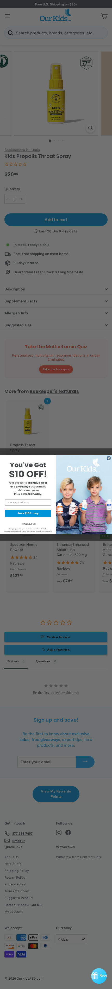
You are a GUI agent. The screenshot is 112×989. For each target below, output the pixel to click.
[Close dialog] (109, 458)
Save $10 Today (28, 513)
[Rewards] (99, 976)
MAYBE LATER (28, 524)
